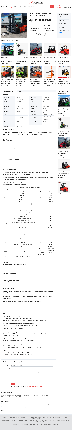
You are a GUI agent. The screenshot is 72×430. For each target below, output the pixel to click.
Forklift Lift (5, 407)
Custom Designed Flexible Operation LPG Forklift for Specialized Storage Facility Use (64, 108)
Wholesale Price (42, 417)
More (60, 32)
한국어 (55, 420)
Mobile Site (34, 418)
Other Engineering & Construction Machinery (11, 395)
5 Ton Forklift (22, 407)
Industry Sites (49, 417)
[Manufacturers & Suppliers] (36, 2)
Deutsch (41, 420)
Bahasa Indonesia (40, 421)
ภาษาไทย (67, 420)
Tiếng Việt (34, 421)
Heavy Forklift (49, 404)
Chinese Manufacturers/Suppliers (23, 417)
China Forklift (5, 404)
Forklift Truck (30, 404)
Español (15, 420)
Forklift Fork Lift (39, 404)
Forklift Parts (26, 395)
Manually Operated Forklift (15, 396)
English (11, 420)
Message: (7, 372)
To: (9, 368)
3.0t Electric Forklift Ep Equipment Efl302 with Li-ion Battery (64, 194)
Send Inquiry (37, 34)
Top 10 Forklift (31, 407)
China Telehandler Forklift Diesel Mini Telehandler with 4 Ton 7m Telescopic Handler (64, 150)
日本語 (59, 420)
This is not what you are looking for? (18, 386)
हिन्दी (63, 420)
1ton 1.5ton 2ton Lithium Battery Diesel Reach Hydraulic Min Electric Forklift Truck (64, 172)
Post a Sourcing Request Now (34, 386)
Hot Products (5, 417)
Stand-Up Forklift (44, 395)
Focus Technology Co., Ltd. (27, 424)
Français (25, 420)
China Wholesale (34, 417)
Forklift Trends (40, 407)
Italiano (37, 420)
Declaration (50, 424)
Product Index (64, 417)
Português (21, 420)
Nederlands (47, 420)
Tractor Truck (35, 395)
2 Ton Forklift (13, 407)
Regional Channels (56, 417)
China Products (13, 417)
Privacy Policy (57, 424)
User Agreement (44, 424)
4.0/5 (63, 20)
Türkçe (29, 421)
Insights (38, 418)
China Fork (22, 404)
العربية (51, 420)
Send (13, 384)
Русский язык (31, 420)
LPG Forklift (4, 396)
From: (8, 365)
